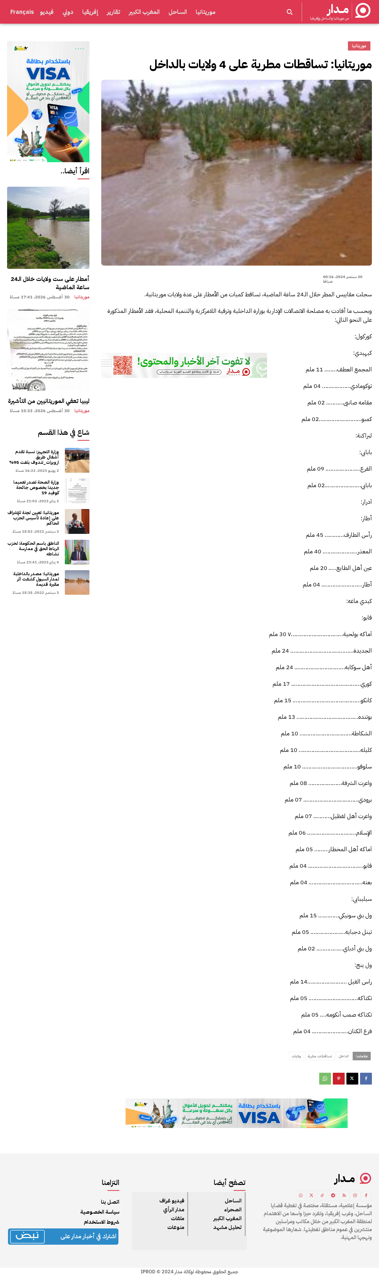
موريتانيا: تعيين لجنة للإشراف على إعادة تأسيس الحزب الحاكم (33, 517)
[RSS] (344, 1196)
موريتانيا (81, 297)
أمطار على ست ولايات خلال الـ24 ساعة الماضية (50, 283)
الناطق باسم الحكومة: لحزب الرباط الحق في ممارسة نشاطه (33, 548)
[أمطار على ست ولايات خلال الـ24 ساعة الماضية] (48, 228)
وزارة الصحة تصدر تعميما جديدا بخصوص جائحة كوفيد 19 (36, 487)
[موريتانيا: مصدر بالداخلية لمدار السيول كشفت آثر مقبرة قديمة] (77, 582)
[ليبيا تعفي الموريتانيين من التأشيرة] (48, 350)
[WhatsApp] (325, 1079)
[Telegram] (333, 1196)
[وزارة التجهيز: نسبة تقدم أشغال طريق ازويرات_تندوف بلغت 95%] (77, 460)
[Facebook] (366, 1079)
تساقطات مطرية (320, 1056)
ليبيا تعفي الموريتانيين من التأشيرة (48, 400)
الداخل (343, 1056)
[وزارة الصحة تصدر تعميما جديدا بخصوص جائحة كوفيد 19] (77, 491)
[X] (352, 1079)
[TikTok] (322, 1196)
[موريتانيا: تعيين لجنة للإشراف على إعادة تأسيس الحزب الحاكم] (77, 521)
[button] (289, 11)
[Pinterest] (339, 1079)
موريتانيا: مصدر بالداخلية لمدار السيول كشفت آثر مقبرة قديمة (36, 579)
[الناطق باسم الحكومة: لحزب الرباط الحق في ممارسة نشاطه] (77, 552)
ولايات (296, 1056)
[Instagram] (355, 1196)
